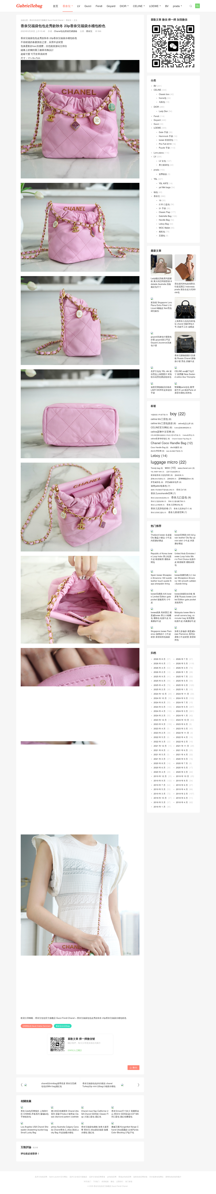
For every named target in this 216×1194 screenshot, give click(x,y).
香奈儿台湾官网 (158, 508)
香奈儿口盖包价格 (158, 504)
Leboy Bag (164, 223)
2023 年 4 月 (159, 731)
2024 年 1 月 (182, 718)
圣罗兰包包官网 (173, 475)
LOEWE (154, 6)
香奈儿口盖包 (181, 500)
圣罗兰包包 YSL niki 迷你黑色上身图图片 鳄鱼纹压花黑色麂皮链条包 (161, 377)
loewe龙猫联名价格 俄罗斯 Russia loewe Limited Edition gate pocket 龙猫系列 (185, 601)
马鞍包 (162, 101)
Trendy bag (157, 471)
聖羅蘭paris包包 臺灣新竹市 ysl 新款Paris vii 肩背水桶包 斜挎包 (185, 392)
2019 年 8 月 (182, 783)
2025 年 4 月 (159, 687)
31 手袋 (162, 208)
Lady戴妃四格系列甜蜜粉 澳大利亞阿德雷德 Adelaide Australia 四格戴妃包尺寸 (161, 282)
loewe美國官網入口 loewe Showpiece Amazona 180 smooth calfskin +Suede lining (185, 582)
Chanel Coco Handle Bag (172, 446)
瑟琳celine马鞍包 (158, 482)
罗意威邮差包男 (173, 485)
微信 (112, 1181)
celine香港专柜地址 (160, 441)
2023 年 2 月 (159, 735)
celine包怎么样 (185, 426)
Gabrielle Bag (165, 216)
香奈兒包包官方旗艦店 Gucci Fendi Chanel (46, 20)
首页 (55, 6)
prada (176, 6)
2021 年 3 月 (159, 761)
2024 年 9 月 (182, 700)
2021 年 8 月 (159, 752)
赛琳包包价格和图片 (173, 1176)
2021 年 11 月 (182, 748)
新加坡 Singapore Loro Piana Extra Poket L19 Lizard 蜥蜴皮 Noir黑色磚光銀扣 (161, 325)
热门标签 (128, 1181)
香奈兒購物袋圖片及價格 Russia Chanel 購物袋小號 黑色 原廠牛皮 (185, 361)
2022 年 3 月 (159, 744)
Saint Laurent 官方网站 (58, 1176)
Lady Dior (163, 111)
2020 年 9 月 (182, 761)
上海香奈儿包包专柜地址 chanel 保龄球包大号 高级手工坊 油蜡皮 (185, 324)
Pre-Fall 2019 (165, 143)
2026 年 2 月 (159, 674)
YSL (155, 178)
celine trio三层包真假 (163, 426)
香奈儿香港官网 (177, 515)
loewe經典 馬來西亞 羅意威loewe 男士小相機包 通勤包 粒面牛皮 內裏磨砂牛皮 (161, 619)
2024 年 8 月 (159, 705)
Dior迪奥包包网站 (156, 1176)
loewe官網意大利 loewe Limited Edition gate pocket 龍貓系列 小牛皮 (161, 601)
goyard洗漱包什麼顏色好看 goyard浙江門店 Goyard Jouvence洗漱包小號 (161, 344)
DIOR (123, 6)
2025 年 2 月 (159, 692)
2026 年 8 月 (159, 661)
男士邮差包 (164, 164)
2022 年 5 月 (159, 740)
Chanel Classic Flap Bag (181, 442)
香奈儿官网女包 (175, 507)
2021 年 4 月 (182, 757)
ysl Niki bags (164, 187)
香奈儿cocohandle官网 (163, 496)
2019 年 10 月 (182, 779)
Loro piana (159, 152)
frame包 (162, 97)
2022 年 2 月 (182, 744)
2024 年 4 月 (159, 713)
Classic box (164, 94)
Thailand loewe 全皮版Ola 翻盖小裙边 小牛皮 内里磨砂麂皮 (161, 540)
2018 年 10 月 (160, 800)
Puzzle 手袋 (164, 147)
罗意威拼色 (157, 485)
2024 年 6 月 (159, 709)
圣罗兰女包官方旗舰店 (78, 1176)
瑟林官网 (179, 478)
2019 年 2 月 (182, 796)
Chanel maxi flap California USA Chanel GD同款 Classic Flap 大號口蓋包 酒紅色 (94, 1113)
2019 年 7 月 (159, 787)
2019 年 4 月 (182, 792)
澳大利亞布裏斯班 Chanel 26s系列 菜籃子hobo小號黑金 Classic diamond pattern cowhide (65, 1113)
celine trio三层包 (161, 422)
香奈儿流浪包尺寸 (183, 511)
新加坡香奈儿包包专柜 (162, 478)
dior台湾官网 (157, 453)
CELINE (138, 6)
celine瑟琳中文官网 (163, 434)
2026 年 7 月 (182, 661)
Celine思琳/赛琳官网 (182, 431)
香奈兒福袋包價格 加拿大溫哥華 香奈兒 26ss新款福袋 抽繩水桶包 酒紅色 (95, 1129)
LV (78, 6)
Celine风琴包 (188, 438)
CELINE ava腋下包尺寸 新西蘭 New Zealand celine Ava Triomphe (185, 377)
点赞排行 (119, 1181)
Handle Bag (164, 219)
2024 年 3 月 (182, 713)
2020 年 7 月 (182, 766)
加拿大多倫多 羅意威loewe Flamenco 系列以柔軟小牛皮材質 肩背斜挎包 (185, 638)
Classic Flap (164, 212)
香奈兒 (67, 6)
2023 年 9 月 (159, 727)
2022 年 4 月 (182, 740)
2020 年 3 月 (182, 774)
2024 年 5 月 (182, 709)
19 (160, 200)
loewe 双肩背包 (166, 139)
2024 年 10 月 (160, 700)
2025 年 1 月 (182, 692)
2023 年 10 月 (182, 722)
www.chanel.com (186, 471)
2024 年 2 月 (159, 718)
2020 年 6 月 (159, 770)
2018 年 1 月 (159, 809)
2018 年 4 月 (182, 805)
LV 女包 (162, 160)
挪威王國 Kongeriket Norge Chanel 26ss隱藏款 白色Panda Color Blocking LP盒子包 (125, 1129)
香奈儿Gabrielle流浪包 (160, 501)
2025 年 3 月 (182, 687)
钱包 (156, 192)
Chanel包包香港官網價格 (65, 31)
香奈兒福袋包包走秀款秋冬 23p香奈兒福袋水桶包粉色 (101, 1017)
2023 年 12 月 (160, 722)
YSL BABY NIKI (157, 475)
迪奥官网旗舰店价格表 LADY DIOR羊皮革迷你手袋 (161, 392)
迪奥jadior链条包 (160, 488)
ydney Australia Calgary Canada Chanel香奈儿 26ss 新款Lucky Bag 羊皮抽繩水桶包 (65, 1129)
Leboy (159, 458)
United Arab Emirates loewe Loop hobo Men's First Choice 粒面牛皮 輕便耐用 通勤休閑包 (185, 562)
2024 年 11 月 (182, 696)
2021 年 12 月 (160, 748)
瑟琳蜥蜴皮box (186, 481)
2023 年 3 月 (182, 731)
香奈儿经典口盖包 (158, 515)
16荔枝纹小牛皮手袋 (159, 418)
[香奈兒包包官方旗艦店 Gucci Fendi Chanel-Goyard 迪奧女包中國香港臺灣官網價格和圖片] (29, 6)
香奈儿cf (181, 492)
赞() (133, 1067)
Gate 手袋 (163, 132)
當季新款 (163, 174)
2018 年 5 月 (159, 805)
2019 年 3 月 (159, 796)
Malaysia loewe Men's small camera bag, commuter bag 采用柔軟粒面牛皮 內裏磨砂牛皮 (185, 619)
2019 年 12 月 (160, 779)
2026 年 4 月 (159, 670)
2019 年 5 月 (159, 792)
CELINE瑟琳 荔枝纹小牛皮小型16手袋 (166, 438)
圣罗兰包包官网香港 (97, 1176)
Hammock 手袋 (166, 136)
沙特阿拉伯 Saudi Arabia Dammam (37, 1026)
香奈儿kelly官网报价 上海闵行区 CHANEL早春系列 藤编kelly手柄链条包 (35, 1113)
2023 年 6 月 (182, 727)
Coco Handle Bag (159, 450)
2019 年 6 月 (182, 787)
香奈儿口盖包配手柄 (176, 504)
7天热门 (96, 1181)
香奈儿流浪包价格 (161, 511)
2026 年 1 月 (182, 674)
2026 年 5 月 (182, 666)
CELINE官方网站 (161, 430)
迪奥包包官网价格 (140, 1176)
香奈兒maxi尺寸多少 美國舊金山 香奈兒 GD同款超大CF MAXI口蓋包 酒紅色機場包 (125, 1113)
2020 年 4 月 (159, 774)
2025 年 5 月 (182, 683)
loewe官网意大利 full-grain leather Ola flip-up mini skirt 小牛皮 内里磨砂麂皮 (185, 542)
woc (170, 470)
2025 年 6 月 (159, 683)
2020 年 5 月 (182, 770)
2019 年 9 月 (159, 783)
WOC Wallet (164, 227)
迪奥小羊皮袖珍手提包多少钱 (162, 493)
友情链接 (105, 1181)
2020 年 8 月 (159, 766)
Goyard (111, 6)
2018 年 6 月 (182, 800)
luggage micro (168, 465)
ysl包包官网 (111, 1176)
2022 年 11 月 (182, 735)
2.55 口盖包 (164, 204)
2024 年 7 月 (182, 705)
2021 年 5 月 (159, 757)
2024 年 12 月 (160, 696)
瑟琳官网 (171, 482)
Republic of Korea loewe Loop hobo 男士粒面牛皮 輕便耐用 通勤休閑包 (161, 560)
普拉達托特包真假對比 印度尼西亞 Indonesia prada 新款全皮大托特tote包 (185, 288)
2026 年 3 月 (182, 670)
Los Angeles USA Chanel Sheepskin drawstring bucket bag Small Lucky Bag (34, 1129)
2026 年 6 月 (159, 666)
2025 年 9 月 (159, 679)
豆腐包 (162, 235)
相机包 (162, 231)
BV (167, 6)
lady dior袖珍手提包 (174, 454)
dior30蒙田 (176, 450)
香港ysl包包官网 (124, 1176)
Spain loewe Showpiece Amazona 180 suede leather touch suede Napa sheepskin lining (161, 582)
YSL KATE (163, 183)
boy (178, 416)
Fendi (99, 6)
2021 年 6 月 (182, 752)
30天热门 (87, 1181)
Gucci (87, 6)
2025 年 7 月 (182, 679)
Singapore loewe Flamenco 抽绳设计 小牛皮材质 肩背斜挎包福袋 (161, 636)
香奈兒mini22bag (63, 1026)
